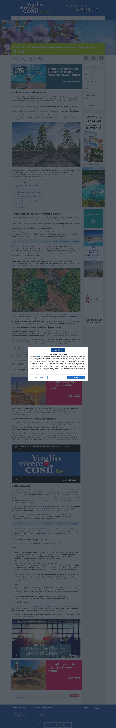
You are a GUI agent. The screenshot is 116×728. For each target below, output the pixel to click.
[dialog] (58, 364)
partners (38, 356)
